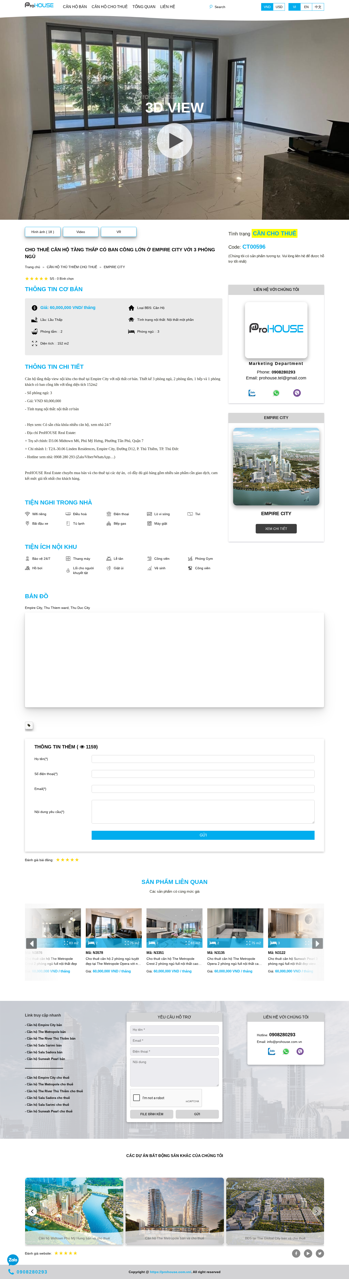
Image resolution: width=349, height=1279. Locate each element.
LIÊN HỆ (167, 7)
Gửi (203, 835)
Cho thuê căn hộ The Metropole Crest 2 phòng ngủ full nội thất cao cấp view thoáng (172, 961)
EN (306, 7)
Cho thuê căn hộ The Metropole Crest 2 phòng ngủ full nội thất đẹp (51, 961)
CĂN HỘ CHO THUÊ (110, 7)
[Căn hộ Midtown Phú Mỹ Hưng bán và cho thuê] (74, 1211)
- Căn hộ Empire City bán (43, 1025)
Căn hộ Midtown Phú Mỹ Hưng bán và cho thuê (74, 1238)
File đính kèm (151, 1114)
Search (220, 7)
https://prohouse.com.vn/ (170, 1272)
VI (294, 7)
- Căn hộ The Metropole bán (45, 1032)
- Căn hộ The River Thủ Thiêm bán (50, 1038)
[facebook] (271, 1051)
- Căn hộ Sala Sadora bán (43, 1052)
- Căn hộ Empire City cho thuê (47, 1077)
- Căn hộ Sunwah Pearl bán (45, 1059)
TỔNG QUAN (144, 7)
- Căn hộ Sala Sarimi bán (43, 1045)
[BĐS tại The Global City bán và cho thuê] (275, 1211)
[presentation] (31, 943)
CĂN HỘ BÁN (75, 7)
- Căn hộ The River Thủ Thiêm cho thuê (54, 1091)
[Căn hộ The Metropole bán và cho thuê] (175, 1211)
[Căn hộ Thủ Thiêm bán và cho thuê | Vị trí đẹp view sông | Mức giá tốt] (39, 4)
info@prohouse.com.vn (284, 1042)
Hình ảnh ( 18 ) (42, 232)
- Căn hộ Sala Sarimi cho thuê (47, 1104)
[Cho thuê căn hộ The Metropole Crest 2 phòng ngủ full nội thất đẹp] (53, 928)
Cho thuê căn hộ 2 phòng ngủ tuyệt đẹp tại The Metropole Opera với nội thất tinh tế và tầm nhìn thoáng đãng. (113, 961)
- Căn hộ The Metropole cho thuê (49, 1084)
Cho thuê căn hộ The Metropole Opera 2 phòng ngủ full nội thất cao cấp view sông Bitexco (233, 961)
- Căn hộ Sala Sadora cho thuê (47, 1098)
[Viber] (300, 1051)
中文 (318, 7)
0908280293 (282, 1034)
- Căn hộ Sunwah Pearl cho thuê (48, 1111)
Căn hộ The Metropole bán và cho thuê (174, 1238)
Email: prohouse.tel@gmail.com (276, 378)
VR (119, 232)
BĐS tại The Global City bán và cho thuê (275, 1238)
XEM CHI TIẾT (276, 529)
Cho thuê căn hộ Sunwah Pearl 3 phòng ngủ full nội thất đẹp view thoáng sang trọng (293, 961)
